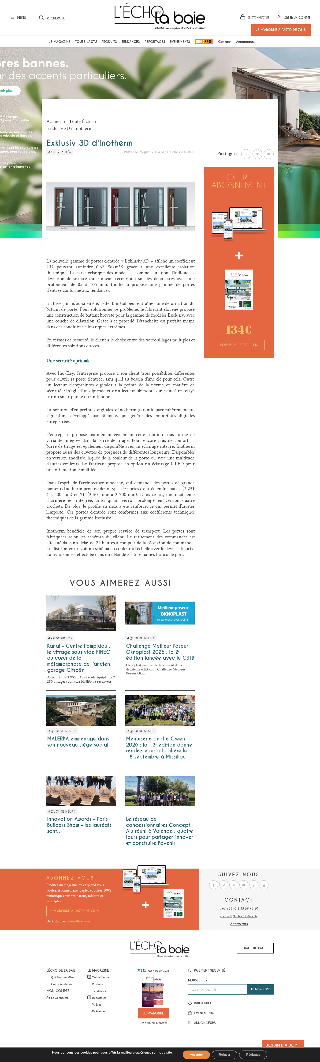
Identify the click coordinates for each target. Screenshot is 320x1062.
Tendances (131, 42)
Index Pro (204, 42)
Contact (224, 42)
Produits (109, 42)
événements (203, 1013)
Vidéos (96, 1004)
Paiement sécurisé (209, 970)
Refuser (224, 1054)
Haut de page (255, 948)
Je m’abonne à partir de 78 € (74, 911)
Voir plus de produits (239, 345)
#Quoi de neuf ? (141, 638)
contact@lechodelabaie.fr (238, 916)
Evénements (180, 42)
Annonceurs (245, 42)
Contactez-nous (61, 984)
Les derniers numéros (153, 1023)
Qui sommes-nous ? (64, 977)
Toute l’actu (86, 42)
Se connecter (59, 998)
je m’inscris (260, 989)
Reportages (155, 42)
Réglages (253, 1054)
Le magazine (59, 42)
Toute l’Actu (100, 977)
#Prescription (60, 638)
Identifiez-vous (79, 921)
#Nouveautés (59, 152)
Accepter (196, 1054)
